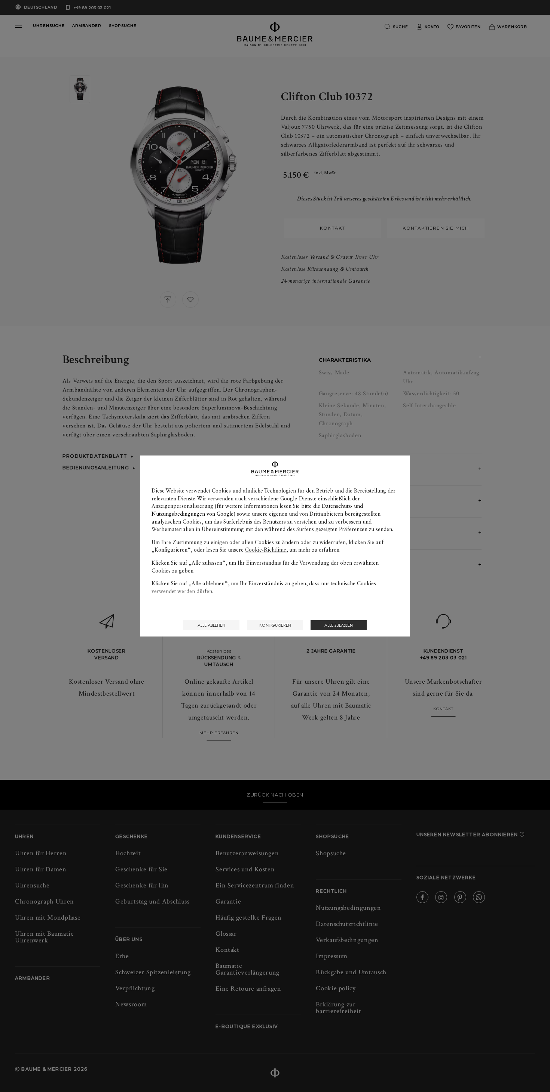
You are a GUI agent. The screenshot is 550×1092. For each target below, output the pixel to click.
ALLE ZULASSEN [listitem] (338, 625)
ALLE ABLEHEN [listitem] (211, 625)
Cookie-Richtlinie (265, 550)
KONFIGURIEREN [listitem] (275, 625)
